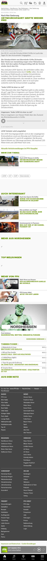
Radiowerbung (28, 523)
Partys (3, 537)
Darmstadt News (29, 411)
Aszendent (4, 490)
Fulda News (27, 419)
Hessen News (28, 397)
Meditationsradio (6, 424)
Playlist (26, 2)
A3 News (26, 449)
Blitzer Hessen (28, 443)
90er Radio (4, 402)
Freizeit (4, 501)
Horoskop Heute (6, 474)
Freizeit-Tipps (5, 518)
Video (33, 559)
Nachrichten (5, 8)
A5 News (26, 452)
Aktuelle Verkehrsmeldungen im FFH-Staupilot (19, 148)
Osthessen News (6, 443)
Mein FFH (44, 2)
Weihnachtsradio (6, 422)
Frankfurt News (28, 400)
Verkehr (27, 438)
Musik (14, 559)
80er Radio (4, 400)
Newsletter (27, 507)
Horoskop (5, 471)
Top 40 (3, 427)
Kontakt (26, 509)
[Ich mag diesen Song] (35, 549)
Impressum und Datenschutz (10, 544)
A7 (10, 176)
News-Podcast (28, 490)
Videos (26, 479)
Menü (42, 559)
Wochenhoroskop (6, 479)
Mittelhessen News (7, 446)
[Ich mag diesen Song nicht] (43, 549)
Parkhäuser (27, 460)
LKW (4, 176)
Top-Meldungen (23, 8)
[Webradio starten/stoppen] (39, 549)
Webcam (39, 2)
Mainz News (27, 405)
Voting (26, 496)
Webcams (27, 482)
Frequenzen (27, 512)
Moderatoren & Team (30, 485)
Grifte (28, 72)
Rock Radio (4, 408)
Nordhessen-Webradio (35, 339)
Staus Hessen (28, 441)
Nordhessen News (7, 441)
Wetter (35, 2)
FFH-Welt (27, 501)
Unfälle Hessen (28, 446)
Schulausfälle (27, 465)
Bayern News (28, 422)
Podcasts (26, 487)
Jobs (25, 515)
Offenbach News (29, 413)
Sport (25, 424)
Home (4, 559)
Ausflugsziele (5, 515)
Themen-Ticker (9, 344)
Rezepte (3, 509)
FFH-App (26, 504)
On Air (26, 471)
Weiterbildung (28, 526)
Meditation (4, 512)
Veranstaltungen (6, 504)
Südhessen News (6, 452)
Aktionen (26, 476)
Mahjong (3, 528)
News (26, 394)
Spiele (3, 526)
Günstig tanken (28, 457)
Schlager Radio (5, 413)
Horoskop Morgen (6, 476)
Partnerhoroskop (6, 487)
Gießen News (28, 416)
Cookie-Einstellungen (29, 544)
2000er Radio (5, 405)
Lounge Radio (5, 419)
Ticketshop (4, 520)
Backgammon (5, 531)
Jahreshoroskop (6, 485)
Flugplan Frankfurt (29, 463)
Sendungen (27, 474)
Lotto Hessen (5, 523)
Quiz (2, 534)
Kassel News (27, 408)
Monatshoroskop (6, 482)
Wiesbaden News (29, 402)
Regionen (5, 438)
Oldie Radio (4, 411)
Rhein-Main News (6, 449)
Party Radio (4, 416)
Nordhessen (14, 8)
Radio (3, 394)
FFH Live (4, 397)
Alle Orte (26, 430)
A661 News (27, 454)
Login (25, 528)
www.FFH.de (14, 388)
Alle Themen (27, 432)
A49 (15, 176)
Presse (26, 520)
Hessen (36, 388)
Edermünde (24, 176)
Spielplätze (4, 507)
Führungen (27, 518)
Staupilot (30, 2)
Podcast (23, 559)
